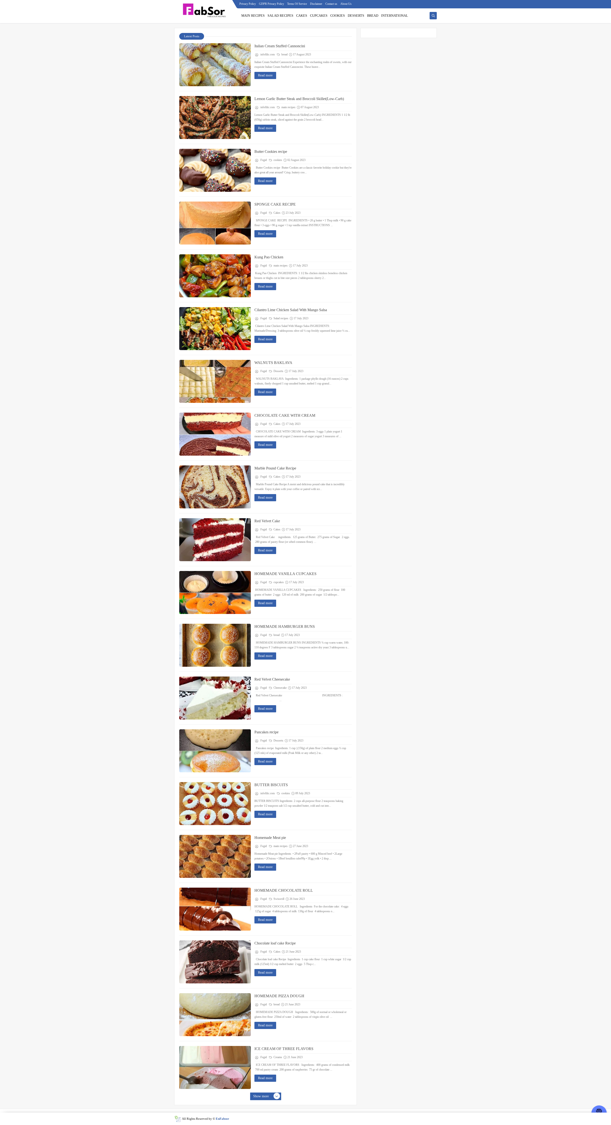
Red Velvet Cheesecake (272, 679)
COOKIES (337, 15)
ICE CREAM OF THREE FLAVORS (283, 1049)
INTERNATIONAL (394, 15)
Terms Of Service (297, 3)
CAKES (301, 15)
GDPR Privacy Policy (271, 3)
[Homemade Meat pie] (215, 856)
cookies (277, 160)
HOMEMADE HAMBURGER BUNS (284, 626)
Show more (261, 1096)
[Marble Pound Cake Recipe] (215, 486)
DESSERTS (356, 15)
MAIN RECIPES (253, 15)
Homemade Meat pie (270, 838)
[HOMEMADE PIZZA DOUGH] (215, 1014)
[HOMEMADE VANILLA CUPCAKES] (215, 592)
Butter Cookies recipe (270, 151)
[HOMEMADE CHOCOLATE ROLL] (215, 909)
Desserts (278, 371)
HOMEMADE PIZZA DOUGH (279, 996)
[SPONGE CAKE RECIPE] (215, 223)
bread (284, 54)
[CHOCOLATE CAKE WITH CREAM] (215, 434)
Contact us (331, 3)
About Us (346, 3)
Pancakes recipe (266, 732)
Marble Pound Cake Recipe (275, 468)
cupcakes (278, 582)
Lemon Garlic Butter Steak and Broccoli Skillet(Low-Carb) (299, 99)
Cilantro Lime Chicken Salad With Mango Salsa (290, 310)
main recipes (288, 107)
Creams (277, 1057)
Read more (265, 75)
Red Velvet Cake (267, 521)
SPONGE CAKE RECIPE (275, 204)
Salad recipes (280, 318)
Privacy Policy (247, 3)
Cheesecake (280, 687)
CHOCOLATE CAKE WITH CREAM (284, 415)
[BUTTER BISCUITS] (215, 803)
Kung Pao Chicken (268, 257)
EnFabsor (222, 1118)
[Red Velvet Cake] (215, 539)
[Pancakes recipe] (215, 750)
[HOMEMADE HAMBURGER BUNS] (215, 645)
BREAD (372, 15)
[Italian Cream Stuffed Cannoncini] (215, 64)
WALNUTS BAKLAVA (273, 363)
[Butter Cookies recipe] (215, 170)
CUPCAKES (318, 15)
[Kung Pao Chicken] (215, 275)
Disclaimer (316, 3)
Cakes (276, 212)
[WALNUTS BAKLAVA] (215, 381)
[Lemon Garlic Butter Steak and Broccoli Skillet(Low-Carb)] (215, 117)
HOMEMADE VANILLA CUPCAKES (285, 574)
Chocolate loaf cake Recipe (275, 943)
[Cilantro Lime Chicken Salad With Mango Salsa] (215, 328)
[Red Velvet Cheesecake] (215, 698)
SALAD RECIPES (280, 15)
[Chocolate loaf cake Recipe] (215, 961)
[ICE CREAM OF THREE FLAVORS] (215, 1067)
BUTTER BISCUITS (271, 785)
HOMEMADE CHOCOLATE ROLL (283, 890)
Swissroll (278, 899)
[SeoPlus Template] (177, 1119)
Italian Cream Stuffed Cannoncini (279, 46)
